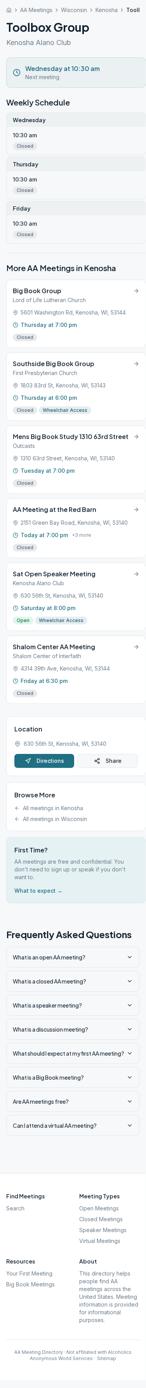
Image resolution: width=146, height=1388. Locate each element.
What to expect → (38, 890)
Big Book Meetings (30, 1284)
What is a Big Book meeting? (48, 1077)
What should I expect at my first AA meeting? (68, 1053)
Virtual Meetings (99, 1241)
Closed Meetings (101, 1219)
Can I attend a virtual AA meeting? (55, 1125)
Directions (50, 760)
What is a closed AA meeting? (49, 981)
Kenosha (107, 10)
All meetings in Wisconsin (55, 819)
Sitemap (106, 1358)
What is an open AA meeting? (49, 957)
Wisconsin (74, 10)
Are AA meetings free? (41, 1101)
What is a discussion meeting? (50, 1029)
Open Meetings (99, 1208)
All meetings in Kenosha (53, 808)
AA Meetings (36, 10)
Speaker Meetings (103, 1230)
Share (114, 760)
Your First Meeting (29, 1273)
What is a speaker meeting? (47, 1005)
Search (15, 1208)
